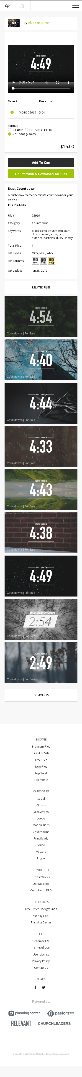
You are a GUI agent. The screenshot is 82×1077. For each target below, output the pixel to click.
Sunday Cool (41, 916)
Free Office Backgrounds (41, 909)
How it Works (41, 877)
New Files (41, 767)
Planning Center (41, 922)
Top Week (41, 773)
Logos (41, 858)
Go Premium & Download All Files (41, 174)
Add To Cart (41, 162)
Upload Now (41, 884)
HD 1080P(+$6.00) (24, 134)
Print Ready (41, 838)
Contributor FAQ (41, 890)
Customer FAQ (41, 941)
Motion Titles (41, 825)
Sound (41, 845)
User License (41, 954)
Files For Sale (41, 753)
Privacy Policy (41, 961)
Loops (41, 818)
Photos (41, 805)
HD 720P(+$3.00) (40, 130)
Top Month (41, 780)
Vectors (41, 852)
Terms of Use (41, 948)
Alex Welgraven (39, 22)
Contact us (41, 968)
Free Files (41, 760)
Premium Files (41, 746)
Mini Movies (41, 812)
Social (41, 799)
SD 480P (18, 130)
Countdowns (41, 832)
